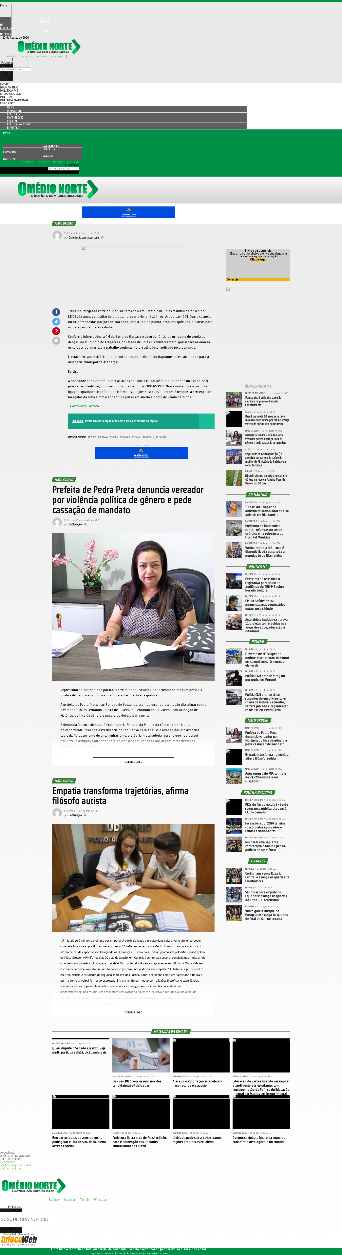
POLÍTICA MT (9, 90)
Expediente (51, 145)
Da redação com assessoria (84, 237)
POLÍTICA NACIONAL (14, 100)
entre (115, 436)
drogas (104, 436)
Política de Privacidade (25, 24)
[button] (5, 5)
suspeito (149, 436)
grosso (125, 436)
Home (4, 84)
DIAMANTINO (9, 87)
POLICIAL (6, 97)
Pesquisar (7, 66)
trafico (162, 436)
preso (137, 436)
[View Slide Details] (128, 217)
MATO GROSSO (10, 94)
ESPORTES (7, 103)
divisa (92, 436)
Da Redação (75, 524)
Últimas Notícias (25, 32)
